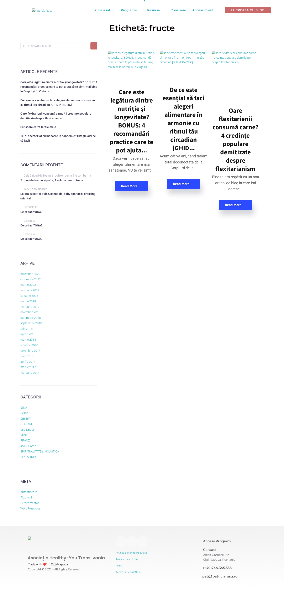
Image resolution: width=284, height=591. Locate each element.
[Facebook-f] (131, 541)
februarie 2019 (29, 306)
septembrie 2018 (31, 323)
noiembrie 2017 (30, 350)
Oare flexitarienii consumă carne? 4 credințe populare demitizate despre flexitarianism (235, 140)
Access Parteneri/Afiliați (129, 572)
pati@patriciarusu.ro (219, 576)
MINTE (24, 435)
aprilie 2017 (27, 361)
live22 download (34, 189)
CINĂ (23, 407)
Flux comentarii (30, 503)
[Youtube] (142, 541)
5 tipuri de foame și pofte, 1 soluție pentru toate (51, 180)
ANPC (119, 565)
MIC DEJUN (27, 429)
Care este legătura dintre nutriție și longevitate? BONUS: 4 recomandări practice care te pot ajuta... (131, 121)
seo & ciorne (28, 446)
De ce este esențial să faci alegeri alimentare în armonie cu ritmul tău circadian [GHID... (184, 119)
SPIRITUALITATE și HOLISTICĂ (39, 451)
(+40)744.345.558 (217, 568)
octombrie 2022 (30, 279)
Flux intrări (27, 497)
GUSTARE (26, 424)
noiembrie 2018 (30, 312)
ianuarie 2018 (29, 345)
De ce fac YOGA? (31, 212)
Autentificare (28, 492)
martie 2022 (28, 284)
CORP (24, 413)
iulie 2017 (26, 356)
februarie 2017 (29, 372)
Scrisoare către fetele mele (38, 127)
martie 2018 (28, 339)
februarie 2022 (29, 290)
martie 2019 (28, 301)
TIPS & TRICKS (29, 457)
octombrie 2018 (30, 317)
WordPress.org (30, 508)
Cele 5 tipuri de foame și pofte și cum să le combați (56, 175)
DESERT (25, 418)
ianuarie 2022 (29, 295)
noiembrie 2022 (30, 274)
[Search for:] (54, 45)
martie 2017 (28, 367)
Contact (210, 550)
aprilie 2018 (27, 334)
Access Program (217, 541)
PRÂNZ (25, 440)
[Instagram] (121, 541)
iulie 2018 (26, 328)
